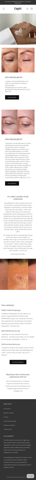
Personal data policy (10, 421)
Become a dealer (9, 413)
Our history (7, 408)
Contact (6, 417)
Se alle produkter (18, 362)
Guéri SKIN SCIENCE (15, 477)
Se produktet (12, 97)
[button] (4, 9)
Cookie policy (8, 429)
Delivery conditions (9, 425)
